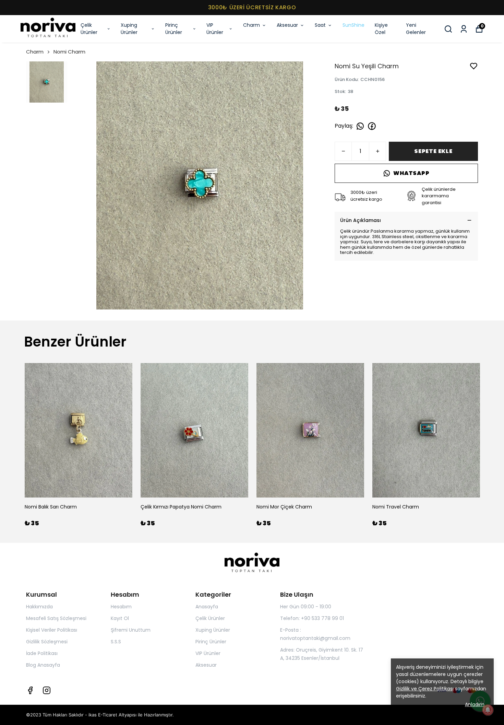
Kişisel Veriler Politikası (51, 630)
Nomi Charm (69, 51)
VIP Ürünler (214, 29)
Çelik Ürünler (89, 29)
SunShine (353, 25)
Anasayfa (206, 606)
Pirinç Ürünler (173, 29)
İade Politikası (42, 653)
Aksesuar (287, 25)
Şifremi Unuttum (131, 630)
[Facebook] (30, 690)
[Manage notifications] (487, 709)
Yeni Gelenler (416, 29)
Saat (320, 25)
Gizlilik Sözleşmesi (47, 641)
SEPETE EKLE (433, 151)
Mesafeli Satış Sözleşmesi (56, 618)
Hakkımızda (39, 606)
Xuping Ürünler (129, 29)
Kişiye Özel (381, 29)
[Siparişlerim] (463, 29)
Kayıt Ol (120, 618)
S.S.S (116, 641)
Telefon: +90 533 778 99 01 (312, 618)
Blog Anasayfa (43, 665)
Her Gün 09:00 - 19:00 (305, 606)
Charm (251, 25)
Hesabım (121, 606)
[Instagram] (47, 690)
